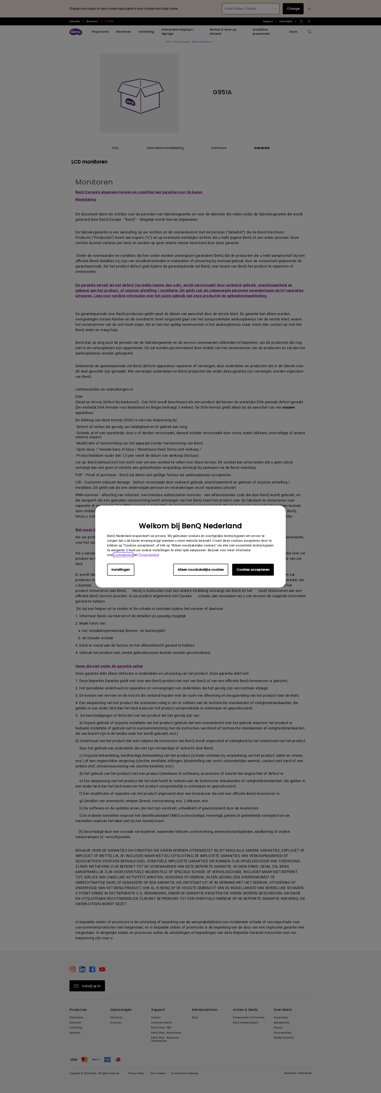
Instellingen (121, 569)
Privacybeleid (149, 555)
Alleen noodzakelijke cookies (201, 569)
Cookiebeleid (123, 555)
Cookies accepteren (253, 569)
